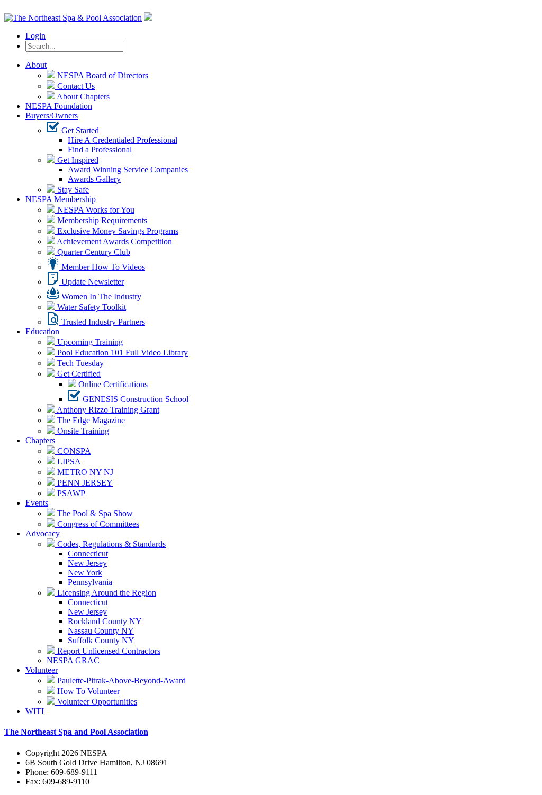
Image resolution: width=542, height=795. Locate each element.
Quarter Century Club (92, 252)
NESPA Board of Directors (101, 75)
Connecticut (88, 553)
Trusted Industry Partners (102, 321)
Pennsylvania (90, 582)
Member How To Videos (102, 266)
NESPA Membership (60, 199)
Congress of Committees (97, 523)
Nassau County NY (101, 630)
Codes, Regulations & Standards (110, 544)
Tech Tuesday (79, 363)
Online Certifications (112, 384)
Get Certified (78, 373)
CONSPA (73, 450)
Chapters (40, 440)
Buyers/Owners (51, 115)
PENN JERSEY (84, 482)
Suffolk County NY (101, 640)
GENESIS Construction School (134, 399)
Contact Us (75, 85)
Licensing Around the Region (105, 592)
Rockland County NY (105, 621)
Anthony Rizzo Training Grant (107, 409)
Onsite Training (82, 430)
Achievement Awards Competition (113, 241)
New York (85, 572)
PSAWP (70, 493)
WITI (34, 711)
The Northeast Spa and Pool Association (76, 731)
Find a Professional (100, 149)
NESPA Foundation (58, 106)
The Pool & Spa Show (94, 513)
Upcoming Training (89, 341)
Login (35, 35)
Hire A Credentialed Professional (122, 139)
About (36, 64)
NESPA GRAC (73, 660)
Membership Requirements (101, 220)
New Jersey (87, 563)
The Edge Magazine (90, 420)
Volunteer (41, 669)
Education (42, 331)
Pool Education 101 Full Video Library (121, 352)
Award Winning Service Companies (128, 169)
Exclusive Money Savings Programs (116, 230)
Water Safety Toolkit (90, 307)
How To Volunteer (87, 691)
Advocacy (42, 533)
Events (36, 502)
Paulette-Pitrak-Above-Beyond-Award (120, 680)
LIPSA (68, 461)
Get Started (79, 130)
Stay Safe (72, 189)
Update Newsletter (91, 281)
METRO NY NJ (84, 472)
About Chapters (82, 96)
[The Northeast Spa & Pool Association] (73, 17)
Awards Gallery (94, 179)
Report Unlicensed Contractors (107, 650)
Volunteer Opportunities (96, 701)
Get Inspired (76, 160)
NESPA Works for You (94, 209)
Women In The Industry (100, 296)
